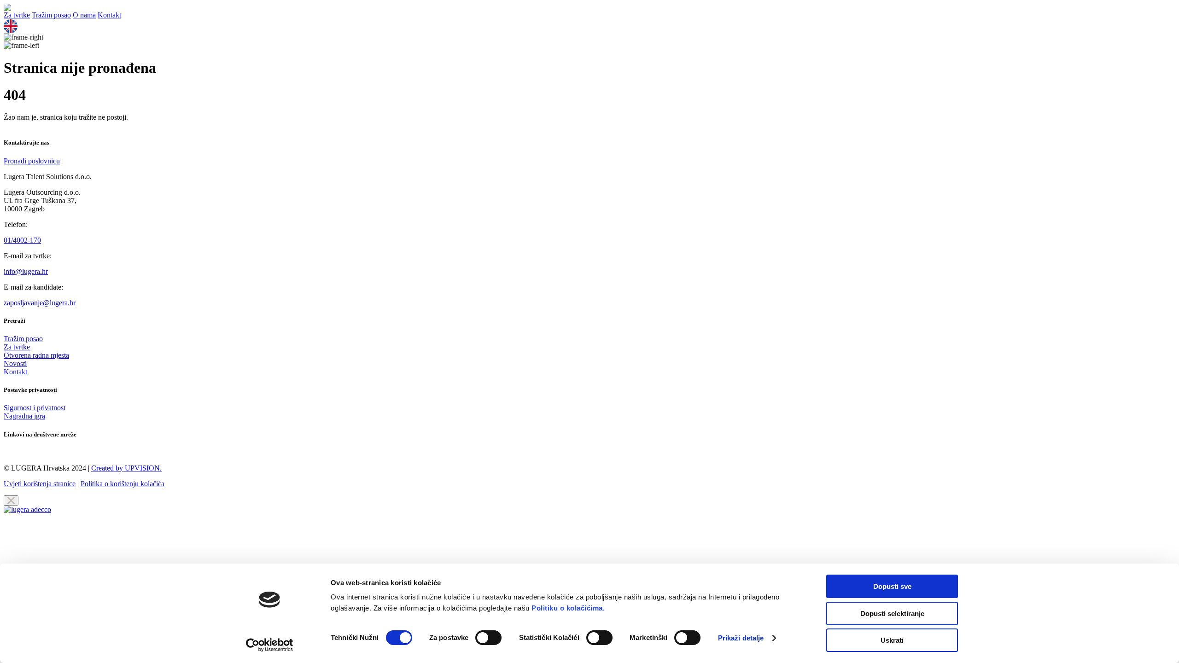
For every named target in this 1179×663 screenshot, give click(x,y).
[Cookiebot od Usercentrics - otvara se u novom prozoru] (269, 645)
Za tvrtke (17, 15)
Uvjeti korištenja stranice (40, 484)
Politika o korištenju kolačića (122, 484)
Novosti (15, 363)
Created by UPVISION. (126, 468)
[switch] (488, 637)
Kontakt (109, 15)
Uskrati (892, 640)
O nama (84, 15)
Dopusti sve (892, 586)
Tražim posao (51, 15)
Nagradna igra (24, 416)
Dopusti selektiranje (892, 613)
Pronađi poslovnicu (32, 161)
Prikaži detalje (741, 638)
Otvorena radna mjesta (36, 355)
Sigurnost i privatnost (34, 408)
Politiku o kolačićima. (567, 608)
